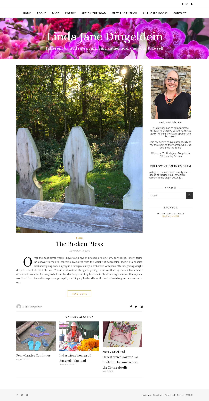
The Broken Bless (79, 244)
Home (27, 13)
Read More (79, 293)
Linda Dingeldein (32, 306)
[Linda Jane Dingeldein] (104, 38)
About (41, 13)
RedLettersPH (170, 216)
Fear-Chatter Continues (33, 355)
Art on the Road (93, 13)
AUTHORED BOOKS (155, 13)
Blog (55, 13)
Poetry (70, 13)
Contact (179, 13)
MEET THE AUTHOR (124, 13)
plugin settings (173, 177)
